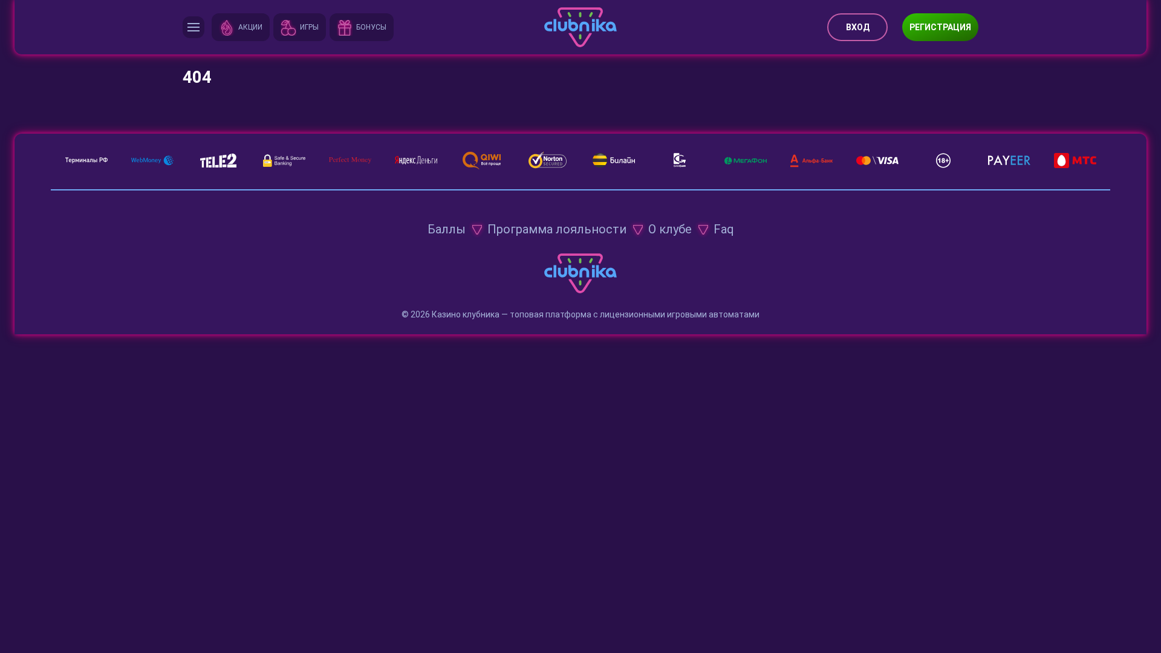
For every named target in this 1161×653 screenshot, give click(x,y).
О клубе (670, 229)
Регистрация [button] (940, 27)
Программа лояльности (556, 229)
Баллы (447, 229)
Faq (724, 229)
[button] (193, 27)
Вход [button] (858, 27)
